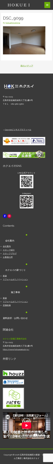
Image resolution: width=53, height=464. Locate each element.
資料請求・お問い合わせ (15, 318)
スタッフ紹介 (9, 250)
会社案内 (7, 246)
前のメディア (26, 66)
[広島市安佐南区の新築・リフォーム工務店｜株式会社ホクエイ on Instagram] (9, 216)
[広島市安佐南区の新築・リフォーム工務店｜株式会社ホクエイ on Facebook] (5, 216)
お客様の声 (8, 257)
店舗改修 (7, 305)
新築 (5, 276)
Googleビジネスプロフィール (18, 130)
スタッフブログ (10, 253)
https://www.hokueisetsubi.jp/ (16, 349)
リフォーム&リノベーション (15, 279)
